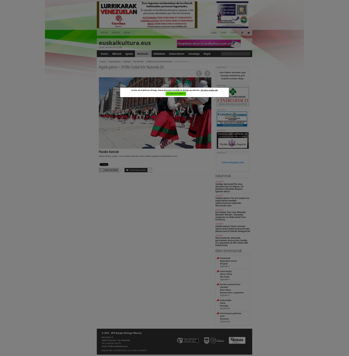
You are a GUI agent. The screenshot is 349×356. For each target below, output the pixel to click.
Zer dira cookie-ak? (209, 90)
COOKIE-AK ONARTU (176, 93)
